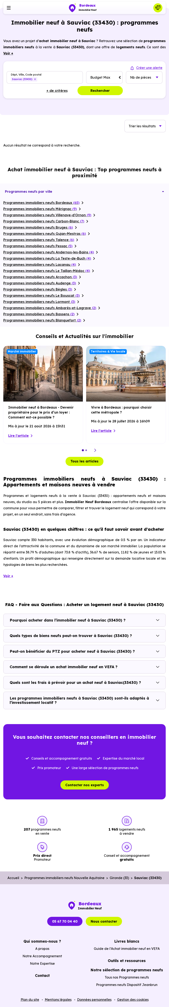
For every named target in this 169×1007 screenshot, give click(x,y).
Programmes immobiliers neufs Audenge (39, 283)
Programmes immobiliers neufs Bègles (37, 289)
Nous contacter (104, 921)
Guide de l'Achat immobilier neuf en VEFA (127, 949)
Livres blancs (126, 941)
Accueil (13, 878)
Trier (142, 126)
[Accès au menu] (9, 8)
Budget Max (100, 77)
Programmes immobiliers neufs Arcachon (40, 277)
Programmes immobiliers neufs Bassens (39, 314)
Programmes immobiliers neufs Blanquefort (42, 320)
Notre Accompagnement (42, 956)
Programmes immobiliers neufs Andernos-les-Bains (48, 252)
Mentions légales (58, 1000)
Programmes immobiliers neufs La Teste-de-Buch (47, 258)
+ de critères (57, 91)
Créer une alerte (149, 68)
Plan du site (30, 1000)
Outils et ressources (127, 960)
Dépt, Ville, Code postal (26, 74)
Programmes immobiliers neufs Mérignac (40, 209)
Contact (42, 975)
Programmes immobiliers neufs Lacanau (39, 264)
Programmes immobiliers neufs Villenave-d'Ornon (47, 215)
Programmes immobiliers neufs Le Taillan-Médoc (46, 271)
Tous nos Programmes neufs (127, 977)
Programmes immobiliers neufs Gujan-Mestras (44, 234)
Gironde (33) (119, 878)
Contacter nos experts (84, 785)
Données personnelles (94, 1000)
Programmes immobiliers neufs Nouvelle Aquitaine (64, 878)
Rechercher (100, 91)
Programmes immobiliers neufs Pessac (38, 246)
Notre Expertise (42, 963)
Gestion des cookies (133, 1000)
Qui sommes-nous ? (42, 941)
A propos (42, 949)
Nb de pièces (140, 77)
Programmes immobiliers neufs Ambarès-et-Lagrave (49, 308)
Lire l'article (18, 436)
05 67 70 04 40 (64, 921)
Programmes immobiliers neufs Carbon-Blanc (43, 221)
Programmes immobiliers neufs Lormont (39, 302)
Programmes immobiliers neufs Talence (38, 240)
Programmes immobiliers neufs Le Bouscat (41, 295)
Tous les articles (84, 461)
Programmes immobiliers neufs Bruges (38, 227)
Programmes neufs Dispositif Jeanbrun (126, 985)
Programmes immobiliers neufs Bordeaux (41, 203)
